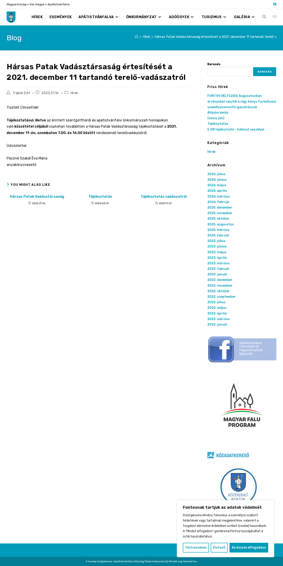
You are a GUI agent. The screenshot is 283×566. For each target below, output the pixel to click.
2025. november (219, 213)
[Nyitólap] (136, 37)
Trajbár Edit (22, 93)
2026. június (217, 180)
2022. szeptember (221, 297)
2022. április (217, 313)
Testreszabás (196, 547)
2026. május (216, 185)
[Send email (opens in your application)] (274, 17)
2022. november (220, 286)
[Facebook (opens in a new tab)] (274, 4)
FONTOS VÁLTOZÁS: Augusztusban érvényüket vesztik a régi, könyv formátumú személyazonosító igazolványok (241, 101)
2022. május (216, 308)
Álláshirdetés (217, 113)
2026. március (218, 196)
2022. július (216, 302)
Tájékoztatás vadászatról (164, 196)
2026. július (216, 174)
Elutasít (219, 547)
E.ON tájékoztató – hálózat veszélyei (235, 129)
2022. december (219, 280)
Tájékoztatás (100, 196)
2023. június (217, 246)
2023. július (216, 241)
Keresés (213, 64)
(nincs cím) (215, 118)
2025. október (218, 219)
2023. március (218, 263)
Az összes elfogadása (249, 547)
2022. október (218, 291)
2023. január (217, 274)
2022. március (218, 319)
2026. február (218, 202)
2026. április (217, 191)
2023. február (218, 269)
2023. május (216, 252)
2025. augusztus (220, 224)
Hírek (74, 93)
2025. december (219, 207)
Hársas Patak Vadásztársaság (37, 196)
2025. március (218, 230)
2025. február (218, 235)
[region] (225, 528)
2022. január (217, 324)
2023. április (217, 258)
